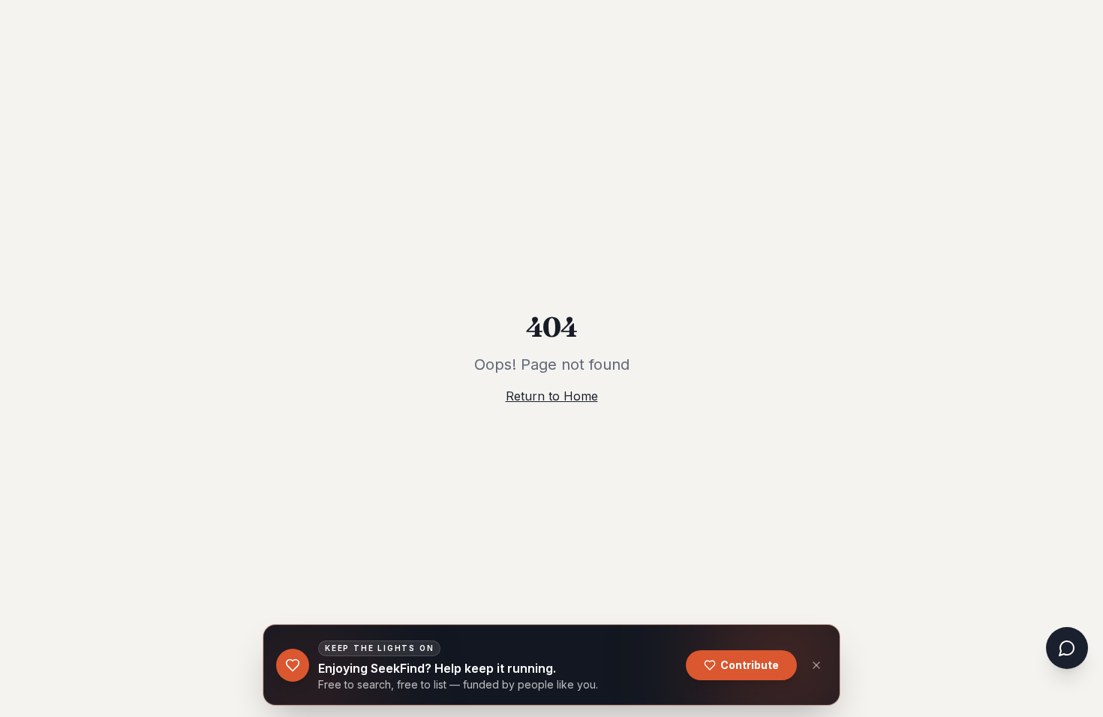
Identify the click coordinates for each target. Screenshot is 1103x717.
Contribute (749, 664)
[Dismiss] (816, 665)
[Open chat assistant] (1067, 648)
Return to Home (552, 396)
